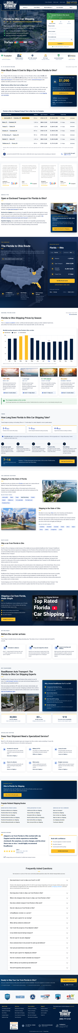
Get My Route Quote (62, 280)
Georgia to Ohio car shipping (34, 815)
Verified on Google (19, 852)
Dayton (73, 526)
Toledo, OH (12, 126)
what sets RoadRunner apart (8, 691)
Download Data (74, 314)
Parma (41, 529)
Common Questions (44, 1010)
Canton (46, 529)
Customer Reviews (5, 1015)
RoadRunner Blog (5, 1017)
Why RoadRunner (48, 7)
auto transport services (12, 681)
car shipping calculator (57, 886)
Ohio (52, 513)
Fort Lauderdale (19, 500)
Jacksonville (5, 497)
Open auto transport (6, 79)
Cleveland (49, 526)
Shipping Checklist (44, 1008)
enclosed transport (37, 79)
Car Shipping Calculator (6, 1008)
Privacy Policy (45, 1031)
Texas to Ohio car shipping (33, 812)
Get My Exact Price (63, 93)
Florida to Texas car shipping (8, 815)
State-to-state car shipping (59, 817)
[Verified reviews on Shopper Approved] (14, 1025)
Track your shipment (58, 822)
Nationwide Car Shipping (19, 1008)
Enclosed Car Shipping (19, 1010)
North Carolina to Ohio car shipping (35, 817)
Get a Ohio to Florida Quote (11, 795)
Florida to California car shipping (9, 810)
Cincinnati (56, 526)
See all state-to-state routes (63, 284)
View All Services (18, 1017)
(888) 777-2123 (72, 3)
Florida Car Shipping (31, 1010)
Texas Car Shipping (31, 1012)
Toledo (62, 526)
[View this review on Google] (14, 183)
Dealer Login (55, 2)
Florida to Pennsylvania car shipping (10, 819)
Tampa (17, 497)
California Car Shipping (32, 1008)
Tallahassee (10, 500)
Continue (60, 43)
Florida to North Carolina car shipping (10, 817)
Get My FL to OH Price (8, 619)
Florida (20, 483)
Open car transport (57, 810)
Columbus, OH (17, 118)
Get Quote (72, 118)
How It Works (37, 7)
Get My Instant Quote (63, 851)
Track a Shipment (48, 2)
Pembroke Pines (6, 503)
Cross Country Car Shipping (20, 1015)
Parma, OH (14, 143)
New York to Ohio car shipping (34, 819)
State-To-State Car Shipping (19, 1012)
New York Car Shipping (32, 1015)
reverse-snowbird (10, 323)
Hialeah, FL (5, 139)
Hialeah (3, 500)
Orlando (33, 497)
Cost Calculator (59, 7)
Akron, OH (12, 139)
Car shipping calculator (59, 819)
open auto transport (13, 209)
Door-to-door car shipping (59, 815)
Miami (11, 497)
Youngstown (53, 529)
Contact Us (43, 1015)
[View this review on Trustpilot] (33, 183)
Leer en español (44, 1012)
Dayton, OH (16, 135)
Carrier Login (62, 2)
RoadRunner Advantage (6, 1010)
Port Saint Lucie (28, 500)
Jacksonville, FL (8, 118)
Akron (68, 526)
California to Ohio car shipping (34, 810)
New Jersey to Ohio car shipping (35, 822)
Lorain (60, 529)
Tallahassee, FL (6, 143)
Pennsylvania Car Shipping (33, 1017)
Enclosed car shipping (58, 812)
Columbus (42, 526)
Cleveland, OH (12, 122)
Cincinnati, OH (13, 130)
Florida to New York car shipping (9, 812)
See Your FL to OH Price (67, 461)
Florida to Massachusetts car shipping (10, 822)
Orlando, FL (5, 130)
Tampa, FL (5, 126)
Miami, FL (4, 122)
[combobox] (60, 28)
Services (25, 7)
